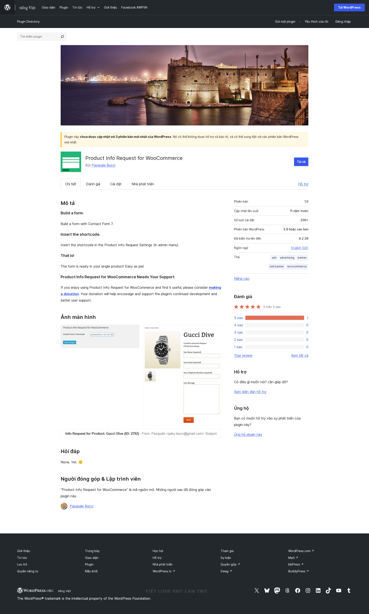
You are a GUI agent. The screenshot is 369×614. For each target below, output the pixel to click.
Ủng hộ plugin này (248, 434)
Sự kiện (226, 558)
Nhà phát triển (143, 184)
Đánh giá (93, 184)
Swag (226, 571)
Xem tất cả (299, 355)
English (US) (299, 248)
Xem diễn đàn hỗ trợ (250, 392)
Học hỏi (158, 551)
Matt (293, 558)
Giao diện (91, 558)
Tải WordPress (349, 7)
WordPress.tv (164, 571)
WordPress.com (301, 551)
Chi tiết (70, 184)
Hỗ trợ (303, 184)
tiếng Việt (64, 591)
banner (302, 257)
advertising (287, 257)
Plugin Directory (28, 21)
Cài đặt (116, 184)
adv (274, 257)
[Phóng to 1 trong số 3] (134, 330)
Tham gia (227, 551)
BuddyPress (298, 571)
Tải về (301, 161)
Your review (243, 355)
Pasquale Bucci (103, 165)
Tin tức (22, 558)
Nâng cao (241, 278)
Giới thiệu (23, 551)
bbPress (296, 564)
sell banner (277, 266)
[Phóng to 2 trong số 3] (216, 330)
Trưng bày (92, 551)
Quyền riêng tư (27, 571)
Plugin (89, 564)
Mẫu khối (91, 571)
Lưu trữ (22, 564)
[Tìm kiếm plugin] (62, 36)
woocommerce (297, 266)
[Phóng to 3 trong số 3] (216, 435)
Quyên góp (230, 564)
